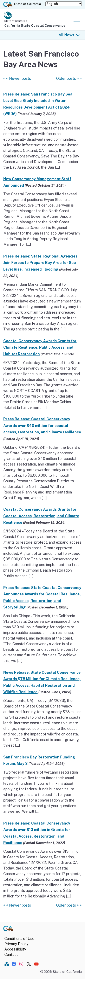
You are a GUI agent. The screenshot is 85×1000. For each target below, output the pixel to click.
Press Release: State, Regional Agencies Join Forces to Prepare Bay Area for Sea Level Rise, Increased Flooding (40, 262)
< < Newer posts (17, 78)
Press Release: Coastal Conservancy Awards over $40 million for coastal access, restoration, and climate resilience (42, 425)
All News (66, 35)
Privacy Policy (16, 944)
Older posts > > (69, 78)
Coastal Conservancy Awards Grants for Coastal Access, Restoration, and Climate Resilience (41, 516)
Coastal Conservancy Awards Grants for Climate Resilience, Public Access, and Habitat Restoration (40, 347)
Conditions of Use (19, 938)
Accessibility (15, 949)
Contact (11, 954)
